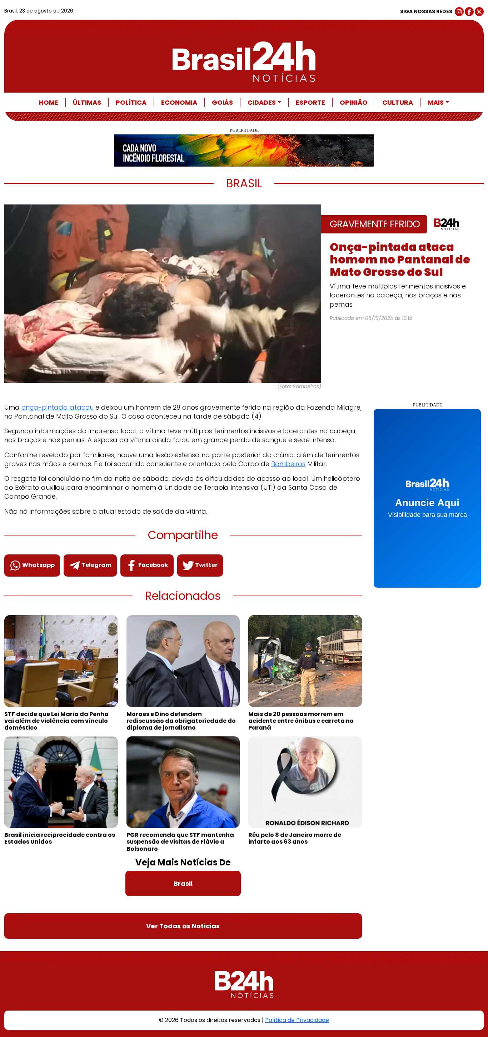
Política (131, 102)
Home (48, 102)
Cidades (262, 102)
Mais (436, 102)
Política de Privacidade (297, 1020)
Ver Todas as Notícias (183, 926)
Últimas (87, 102)
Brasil (183, 883)
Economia (179, 102)
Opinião (354, 102)
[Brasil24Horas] (244, 61)
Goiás (222, 102)
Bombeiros (288, 463)
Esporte (310, 102)
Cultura (397, 102)
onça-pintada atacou (57, 407)
